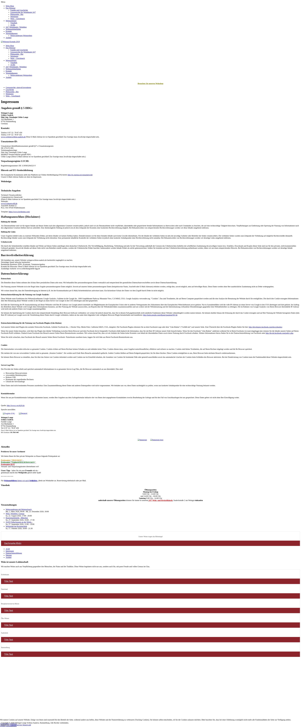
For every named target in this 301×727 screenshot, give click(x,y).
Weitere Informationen (8, 726)
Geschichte (10, 90)
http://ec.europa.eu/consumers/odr (80, 175)
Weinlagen (14, 17)
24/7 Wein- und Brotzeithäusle (160, 500)
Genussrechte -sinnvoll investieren (18, 87)
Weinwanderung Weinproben (21, 36)
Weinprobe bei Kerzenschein (16, 526)
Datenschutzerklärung (14, 553)
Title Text (8, 581)
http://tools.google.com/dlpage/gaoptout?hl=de (160, 315)
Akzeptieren (4, 724)
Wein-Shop (10, 6)
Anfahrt (8, 38)
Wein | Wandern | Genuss (15, 514)
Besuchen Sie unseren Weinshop (150, 83)
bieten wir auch (20, 481)
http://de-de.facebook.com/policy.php (279, 333)
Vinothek (13, 23)
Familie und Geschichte (19, 10)
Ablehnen (13, 724)
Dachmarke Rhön (12, 543)
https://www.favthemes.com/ (19, 212)
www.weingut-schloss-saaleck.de (13, 137)
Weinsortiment (11, 21)
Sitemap (9, 555)
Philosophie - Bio (16, 14)
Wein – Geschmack (17, 19)
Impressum (10, 551)
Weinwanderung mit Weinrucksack (19, 509)
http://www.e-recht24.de (16, 406)
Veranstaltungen (12, 33)
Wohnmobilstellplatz (13, 29)
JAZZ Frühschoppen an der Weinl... (19, 522)
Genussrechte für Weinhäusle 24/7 (23, 12)
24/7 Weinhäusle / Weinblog (16, 27)
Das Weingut (10, 8)
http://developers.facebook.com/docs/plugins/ (265, 327)
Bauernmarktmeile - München (17, 518)
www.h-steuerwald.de (9, 203)
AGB (8, 549)
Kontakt (9, 31)
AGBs (12, 25)
